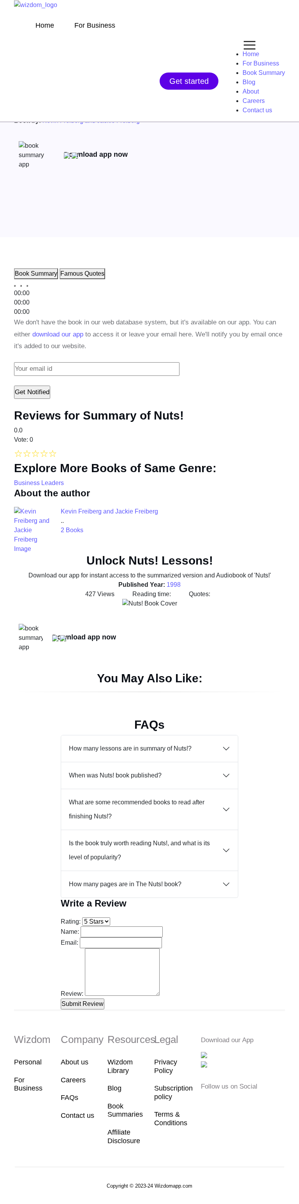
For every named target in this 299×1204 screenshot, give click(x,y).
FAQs (69, 1097)
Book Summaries (125, 1110)
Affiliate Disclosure (123, 1136)
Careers (254, 100)
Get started (189, 81)
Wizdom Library (120, 1066)
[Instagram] (230, 1103)
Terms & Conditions (170, 1118)
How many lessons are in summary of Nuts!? (130, 748)
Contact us (257, 110)
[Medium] (218, 1103)
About (251, 91)
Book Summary (264, 72)
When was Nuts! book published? (115, 775)
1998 (174, 584)
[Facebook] (206, 1103)
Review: (72, 993)
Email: (69, 942)
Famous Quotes (82, 273)
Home (44, 25)
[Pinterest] (253, 1103)
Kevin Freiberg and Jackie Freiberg (109, 511)
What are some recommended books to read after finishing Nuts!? (136, 809)
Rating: (71, 921)
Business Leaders (39, 483)
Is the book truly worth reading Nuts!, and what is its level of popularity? (139, 850)
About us (74, 1062)
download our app (57, 334)
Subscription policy (173, 1092)
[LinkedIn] (242, 1103)
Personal (28, 1062)
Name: (70, 931)
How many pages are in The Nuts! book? (125, 884)
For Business (94, 25)
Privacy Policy (165, 1066)
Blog (249, 82)
